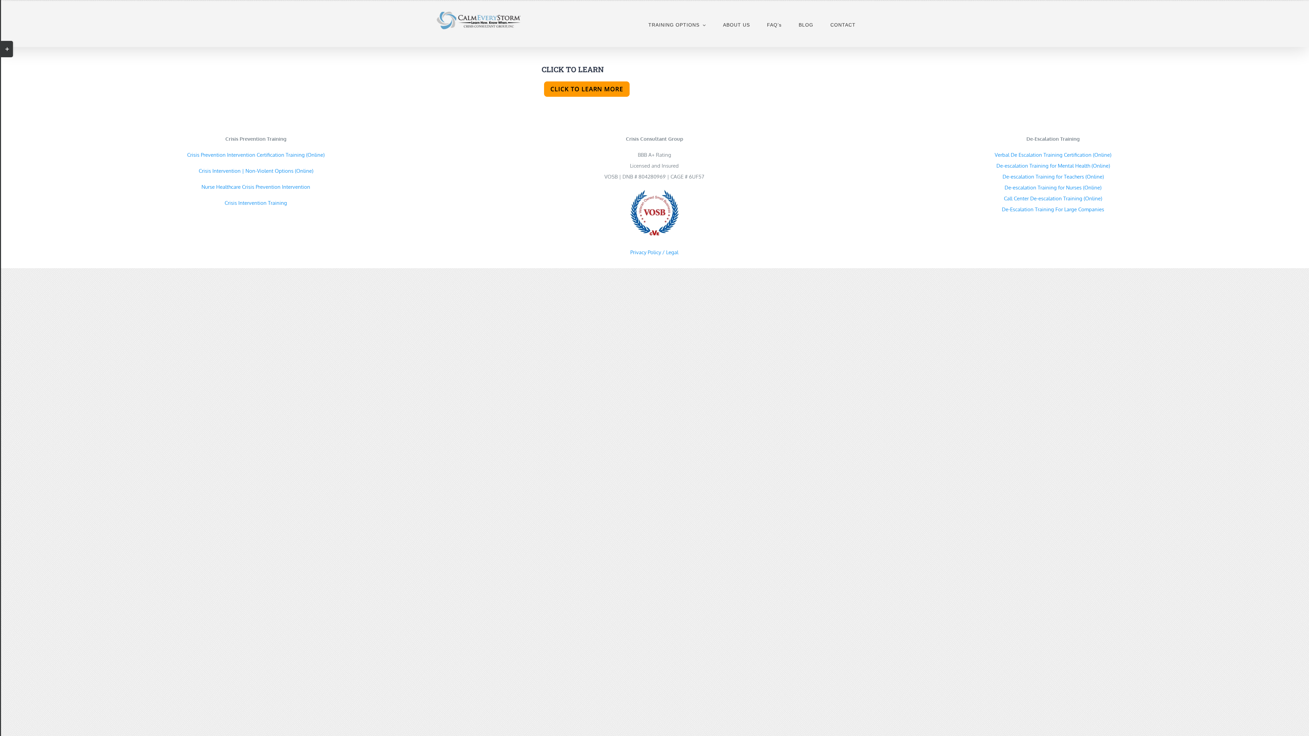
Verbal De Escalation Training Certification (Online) (1053, 155)
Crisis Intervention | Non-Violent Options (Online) (256, 171)
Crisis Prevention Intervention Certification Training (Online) (256, 155)
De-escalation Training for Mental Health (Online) (1053, 166)
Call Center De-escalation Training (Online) (1053, 198)
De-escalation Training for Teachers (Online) (1053, 176)
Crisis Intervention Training (256, 203)
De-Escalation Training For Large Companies (1053, 209)
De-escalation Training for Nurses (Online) (1053, 187)
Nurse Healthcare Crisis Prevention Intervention (255, 187)
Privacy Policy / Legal (654, 252)
